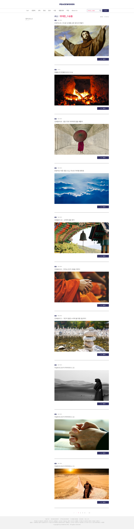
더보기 (104, 59)
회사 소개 (87, 519)
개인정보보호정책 (55, 519)
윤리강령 (81, 519)
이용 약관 (47, 519)
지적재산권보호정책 (64, 519)
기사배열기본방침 (74, 519)
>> (89, 512)
